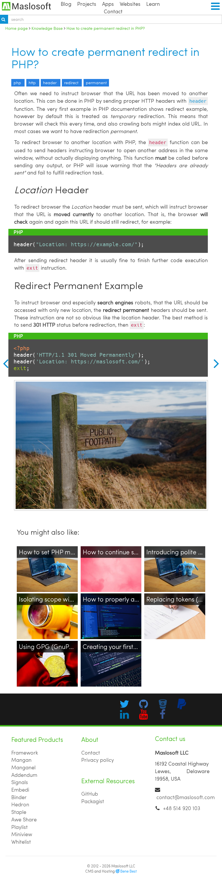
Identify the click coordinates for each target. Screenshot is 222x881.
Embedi (20, 789)
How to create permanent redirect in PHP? (105, 57)
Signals (19, 782)
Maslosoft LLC (123, 866)
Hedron (20, 804)
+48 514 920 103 (181, 808)
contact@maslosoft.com (185, 797)
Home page (16, 28)
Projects (86, 3)
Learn (153, 3)
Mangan (21, 759)
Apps (108, 3)
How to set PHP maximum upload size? (44, 559)
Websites (130, 3)
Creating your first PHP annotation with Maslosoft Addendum (108, 657)
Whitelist (21, 841)
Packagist (92, 801)
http (33, 82)
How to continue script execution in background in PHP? (108, 563)
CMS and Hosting (111, 871)
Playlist (19, 826)
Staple (18, 811)
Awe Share (24, 819)
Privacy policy (97, 759)
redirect (71, 82)
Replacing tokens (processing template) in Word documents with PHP (171, 614)
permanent (96, 82)
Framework (24, 752)
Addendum (24, 774)
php (18, 82)
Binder (19, 797)
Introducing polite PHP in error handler (171, 559)
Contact (113, 11)
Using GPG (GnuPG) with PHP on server (45, 654)
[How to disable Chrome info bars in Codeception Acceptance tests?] (4, 363)
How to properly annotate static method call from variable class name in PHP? (111, 614)
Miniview (21, 834)
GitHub (89, 793)
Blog (66, 3)
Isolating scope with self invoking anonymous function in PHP (47, 610)
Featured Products (37, 739)
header (50, 82)
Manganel (23, 767)
